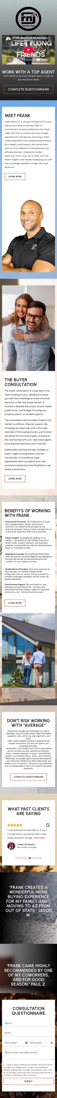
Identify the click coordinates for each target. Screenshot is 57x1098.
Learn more (15, 176)
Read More (12, 841)
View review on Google (26, 851)
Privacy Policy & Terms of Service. (24, 1079)
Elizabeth (21, 848)
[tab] (16, 862)
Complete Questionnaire (28, 89)
